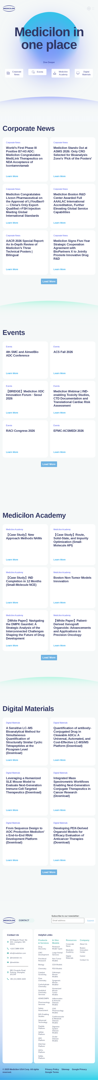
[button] (49, 281)
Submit (90, 920)
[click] (93, 8)
